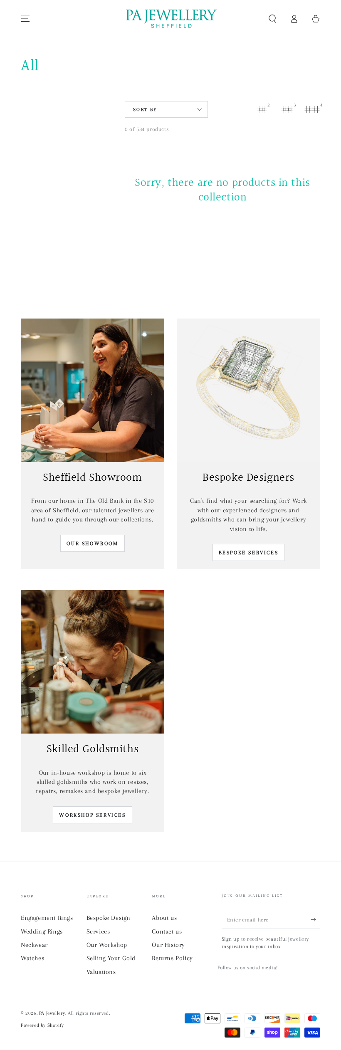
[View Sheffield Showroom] (92, 390)
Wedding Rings (42, 931)
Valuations (101, 972)
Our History (168, 945)
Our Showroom (92, 543)
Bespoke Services (249, 553)
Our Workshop (106, 945)
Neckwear (34, 945)
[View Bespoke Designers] (248, 390)
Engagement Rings (47, 918)
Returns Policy (172, 958)
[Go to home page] (170, 18)
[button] (272, 19)
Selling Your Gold (111, 958)
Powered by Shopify (42, 1025)
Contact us (167, 931)
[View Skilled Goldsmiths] (92, 662)
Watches (32, 958)
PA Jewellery (52, 1013)
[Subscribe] (315, 919)
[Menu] (25, 19)
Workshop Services (92, 815)
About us (164, 918)
